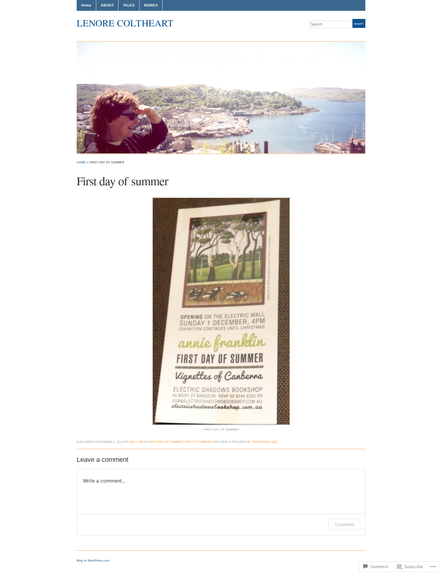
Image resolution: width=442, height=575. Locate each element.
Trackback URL (265, 441)
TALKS (129, 5)
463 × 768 (136, 441)
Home (86, 5)
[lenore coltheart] (221, 97)
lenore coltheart (125, 22)
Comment (344, 524)
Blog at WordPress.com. (93, 560)
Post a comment (198, 441)
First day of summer (165, 441)
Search (359, 23)
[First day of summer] (221, 310)
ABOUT (107, 5)
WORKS (151, 5)
